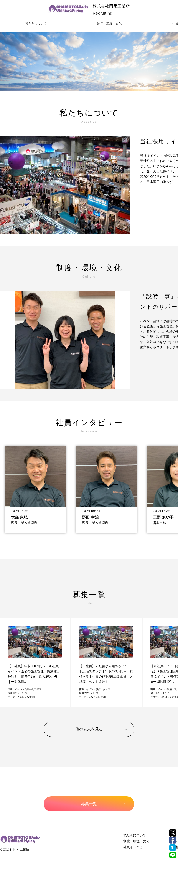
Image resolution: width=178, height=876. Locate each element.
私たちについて (36, 23)
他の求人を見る (89, 729)
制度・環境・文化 (109, 23)
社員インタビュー (136, 847)
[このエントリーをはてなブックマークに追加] (172, 847)
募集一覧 (89, 804)
